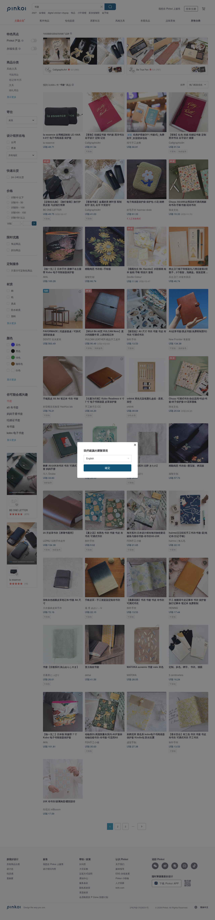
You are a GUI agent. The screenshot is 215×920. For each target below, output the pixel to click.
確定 (107, 468)
